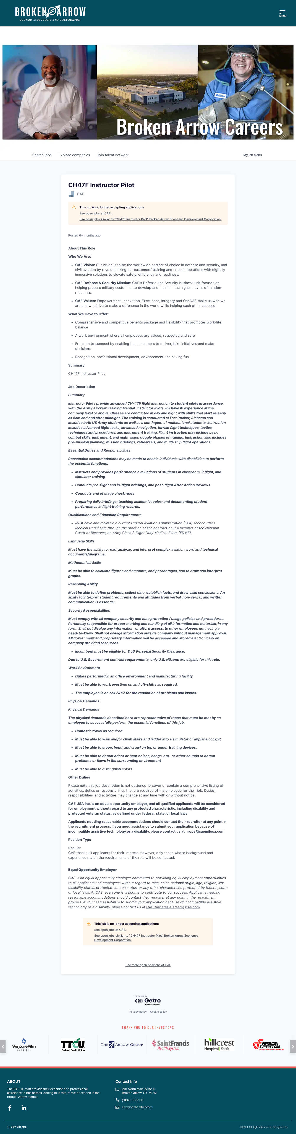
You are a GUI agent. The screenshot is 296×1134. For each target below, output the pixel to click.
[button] (3, 1046)
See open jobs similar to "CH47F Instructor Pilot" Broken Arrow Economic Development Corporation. (150, 219)
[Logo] (52, 13)
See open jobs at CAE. (95, 213)
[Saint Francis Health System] (170, 1044)
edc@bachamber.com (137, 1107)
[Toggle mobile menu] (282, 13)
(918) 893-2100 (132, 1100)
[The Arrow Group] (121, 1044)
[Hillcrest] (219, 1044)
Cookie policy (158, 1011)
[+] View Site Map (17, 1127)
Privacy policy (138, 1011)
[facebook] (10, 1108)
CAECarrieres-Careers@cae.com (173, 907)
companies (74, 155)
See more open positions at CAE (148, 965)
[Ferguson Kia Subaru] (268, 1044)
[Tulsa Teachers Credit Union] (72, 1044)
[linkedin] (24, 1108)
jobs (42, 155)
